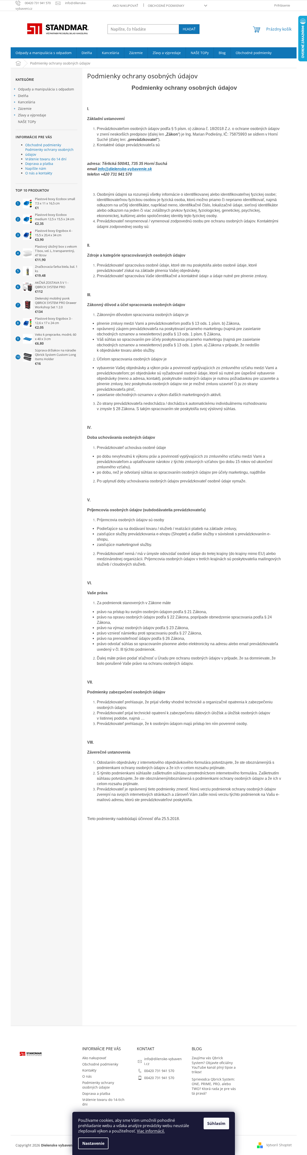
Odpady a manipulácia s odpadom (46, 89)
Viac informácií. (151, 1131)
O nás (87, 1076)
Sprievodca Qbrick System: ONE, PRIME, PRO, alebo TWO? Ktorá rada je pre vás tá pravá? (214, 1086)
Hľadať (189, 29)
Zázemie (25, 108)
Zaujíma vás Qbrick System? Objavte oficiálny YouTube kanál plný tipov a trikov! (214, 1065)
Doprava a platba (39, 163)
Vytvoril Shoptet (279, 1144)
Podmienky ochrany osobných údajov (49, 151)
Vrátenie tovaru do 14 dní (45, 159)
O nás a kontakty (38, 173)
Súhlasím (216, 1123)
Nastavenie (93, 1143)
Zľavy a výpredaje (32, 115)
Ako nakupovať (125, 5)
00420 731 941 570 (159, 1070)
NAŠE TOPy (27, 121)
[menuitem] (43, 52)
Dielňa (23, 95)
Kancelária (26, 102)
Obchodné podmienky (166, 5)
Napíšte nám (35, 168)
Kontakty (89, 1070)
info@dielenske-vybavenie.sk (125, 169)
